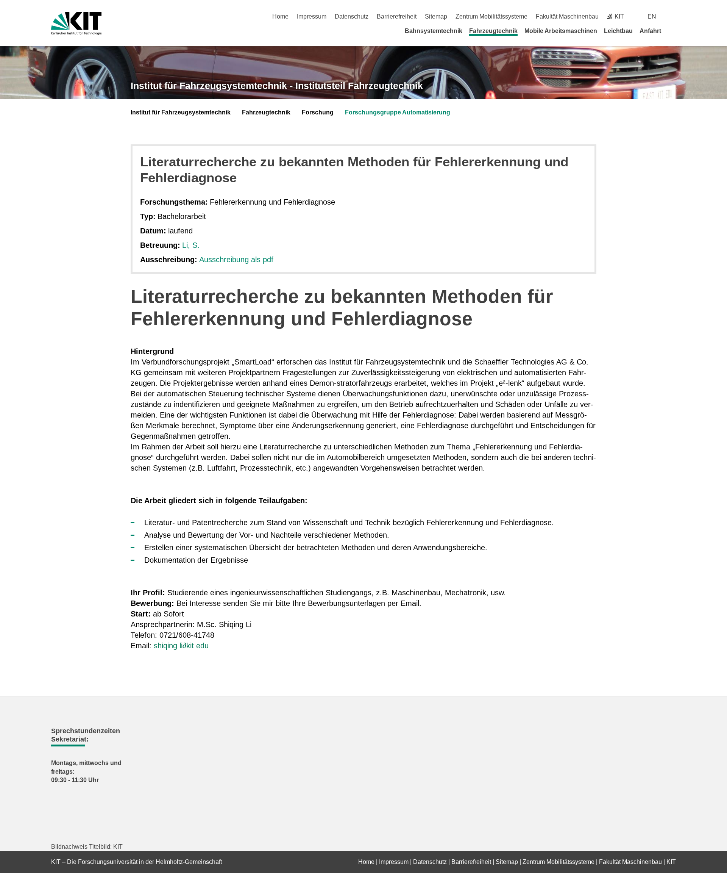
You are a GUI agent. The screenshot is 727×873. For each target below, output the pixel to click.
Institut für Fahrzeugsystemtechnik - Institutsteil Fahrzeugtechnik (277, 85)
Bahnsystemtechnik (433, 31)
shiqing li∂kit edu (181, 645)
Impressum (311, 16)
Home (280, 16)
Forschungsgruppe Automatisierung (397, 112)
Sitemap (436, 16)
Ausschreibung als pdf (236, 259)
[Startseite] (673, 30)
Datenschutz (351, 16)
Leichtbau (618, 31)
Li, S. (191, 245)
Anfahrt (650, 31)
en (651, 16)
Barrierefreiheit (397, 16)
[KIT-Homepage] (76, 23)
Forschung (318, 112)
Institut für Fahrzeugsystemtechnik (181, 112)
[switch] (673, 16)
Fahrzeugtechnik (493, 31)
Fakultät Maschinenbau (567, 16)
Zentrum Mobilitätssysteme (491, 16)
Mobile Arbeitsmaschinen (560, 31)
